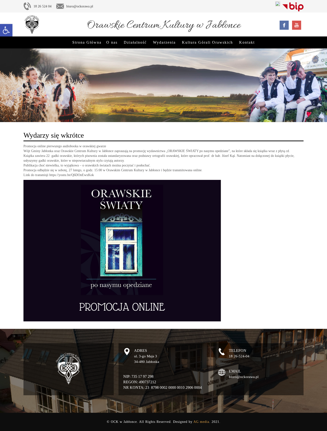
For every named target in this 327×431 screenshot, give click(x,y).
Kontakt (247, 42)
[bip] (293, 6)
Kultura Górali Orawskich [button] (207, 42)
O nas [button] (112, 42)
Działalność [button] (135, 42)
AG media (201, 422)
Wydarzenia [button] (164, 42)
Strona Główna (86, 42)
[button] (6, 30)
